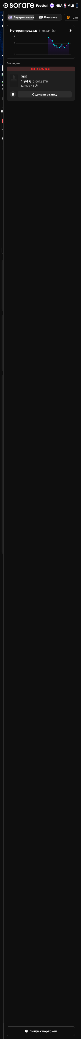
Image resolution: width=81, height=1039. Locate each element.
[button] (13, 94)
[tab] (48, 17)
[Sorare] (19, 5)
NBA (59, 5)
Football (42, 5)
